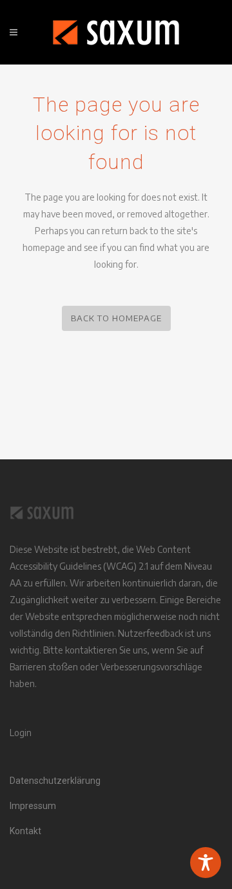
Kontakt (25, 831)
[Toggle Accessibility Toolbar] (205, 862)
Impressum (33, 806)
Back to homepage (116, 318)
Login (21, 732)
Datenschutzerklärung (55, 780)
